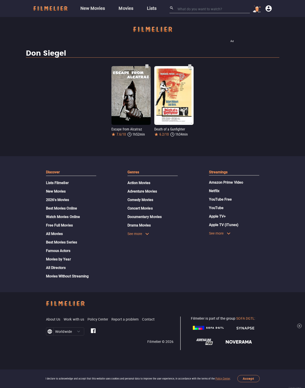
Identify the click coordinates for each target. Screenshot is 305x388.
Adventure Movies (142, 191)
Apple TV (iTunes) (223, 225)
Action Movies (138, 183)
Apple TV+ (217, 216)
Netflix (214, 191)
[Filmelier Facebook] (93, 331)
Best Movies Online (61, 208)
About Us (53, 319)
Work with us (74, 319)
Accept (248, 378)
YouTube (216, 208)
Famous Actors (58, 251)
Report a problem (125, 319)
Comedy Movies (140, 200)
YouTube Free (220, 199)
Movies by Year (58, 259)
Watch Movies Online (63, 217)
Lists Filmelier (57, 183)
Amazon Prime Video (226, 182)
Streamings (218, 172)
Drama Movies (139, 225)
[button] (78, 331)
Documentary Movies (144, 217)
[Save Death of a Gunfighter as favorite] (189, 66)
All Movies (54, 234)
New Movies (56, 191)
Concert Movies (140, 208)
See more (134, 233)
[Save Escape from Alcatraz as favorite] (147, 66)
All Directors (56, 268)
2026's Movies (57, 200)
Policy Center (222, 378)
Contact (148, 319)
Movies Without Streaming (67, 276)
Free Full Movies (59, 225)
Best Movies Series (61, 242)
